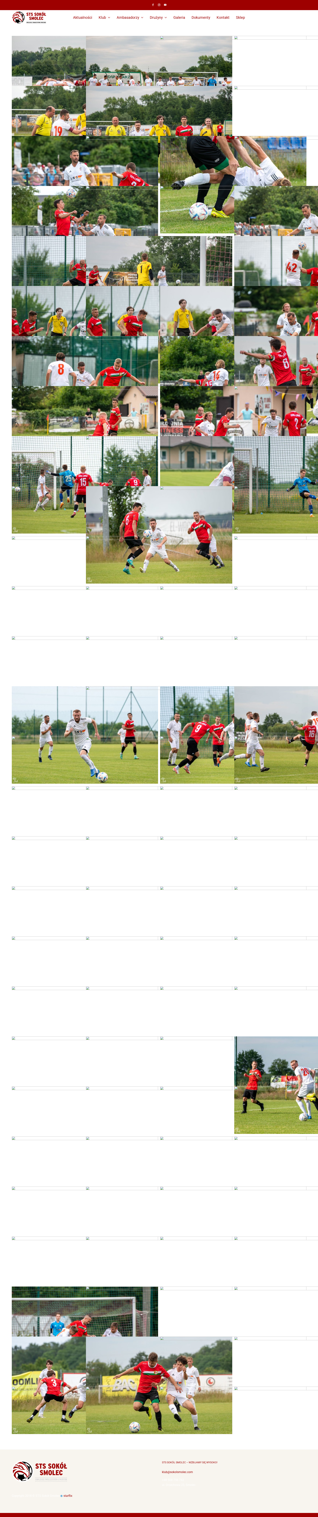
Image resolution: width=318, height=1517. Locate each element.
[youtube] (165, 5)
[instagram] (159, 5)
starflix (67, 1496)
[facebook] (153, 5)
